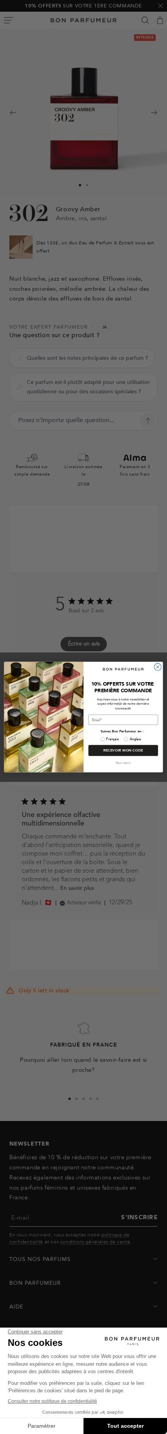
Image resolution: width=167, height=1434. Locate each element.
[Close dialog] (157, 666)
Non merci (123, 763)
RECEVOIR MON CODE (123, 750)
